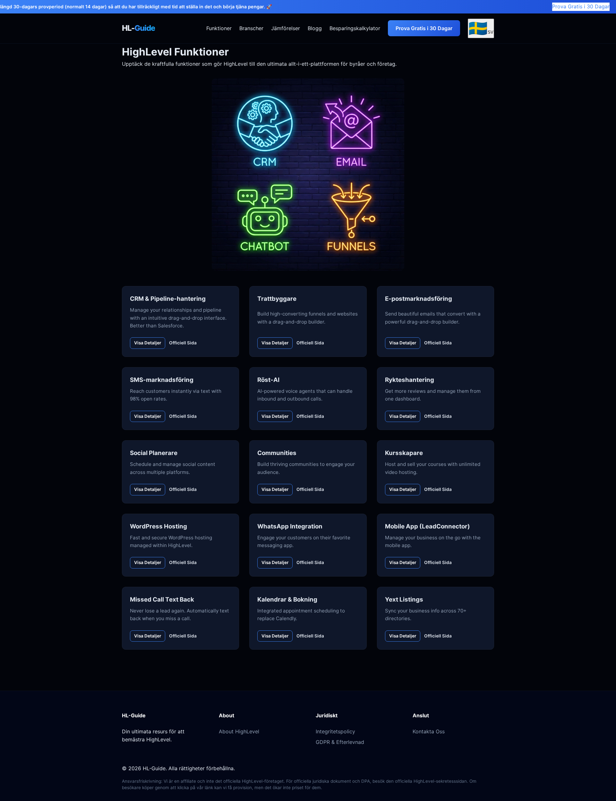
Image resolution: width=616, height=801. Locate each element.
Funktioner (219, 28)
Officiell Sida (183, 342)
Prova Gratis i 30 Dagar (581, 6)
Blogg (315, 28)
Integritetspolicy (335, 731)
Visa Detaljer (147, 342)
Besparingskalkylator (354, 28)
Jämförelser (285, 28)
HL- (138, 28)
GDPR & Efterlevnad (340, 742)
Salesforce (170, 326)
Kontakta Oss (429, 731)
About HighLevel (239, 731)
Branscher (251, 28)
